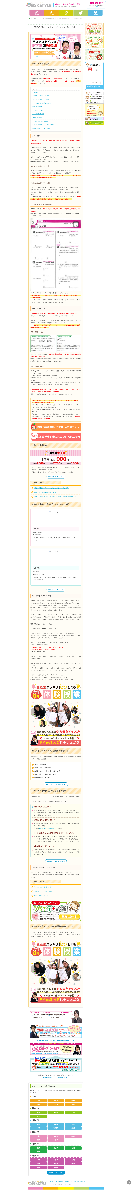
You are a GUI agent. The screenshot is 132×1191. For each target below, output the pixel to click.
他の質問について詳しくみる (56, 861)
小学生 (60, 18)
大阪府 (38, 1124)
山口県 (56, 1140)
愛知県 (38, 1112)
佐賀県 (73, 1160)
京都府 (73, 1124)
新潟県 (38, 1104)
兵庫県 (56, 1124)
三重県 (73, 1112)
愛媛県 (38, 1148)
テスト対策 (35, 92)
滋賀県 (73, 1128)
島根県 (73, 1136)
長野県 (56, 1104)
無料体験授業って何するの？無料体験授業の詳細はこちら (57, 1040)
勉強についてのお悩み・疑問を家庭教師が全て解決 (45, 18)
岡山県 (38, 1136)
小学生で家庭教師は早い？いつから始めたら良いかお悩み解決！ (51, 488)
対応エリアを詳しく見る (55, 1172)
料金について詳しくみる (55, 477)
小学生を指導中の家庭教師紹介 (41, 121)
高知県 (38, 1151)
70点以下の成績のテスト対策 (41, 96)
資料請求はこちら (63, 1077)
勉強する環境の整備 (38, 114)
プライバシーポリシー (59, 1181)
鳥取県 (38, 1140)
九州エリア (35, 1156)
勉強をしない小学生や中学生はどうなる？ (45, 492)
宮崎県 (38, 1167)
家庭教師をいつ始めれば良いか (47, 828)
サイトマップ (73, 1181)
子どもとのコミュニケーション (42, 895)
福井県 (73, 1100)
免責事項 (67, 1181)
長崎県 (38, 1163)
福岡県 (56, 1160)
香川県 (56, 1148)
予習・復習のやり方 (38, 110)
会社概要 (51, 1181)
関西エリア (35, 1120)
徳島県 (73, 1148)
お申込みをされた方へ (81, 1181)
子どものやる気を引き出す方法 (42, 887)
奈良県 (38, 1128)
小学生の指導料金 (37, 117)
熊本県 (56, 1163)
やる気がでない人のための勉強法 (43, 891)
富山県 (56, 1100)
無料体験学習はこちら (49, 1077)
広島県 (56, 1136)
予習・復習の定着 (37, 106)
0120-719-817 (96, 3)
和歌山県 (55, 1128)
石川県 (38, 1100)
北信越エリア (36, 1096)
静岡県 (38, 1116)
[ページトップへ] (129, 1182)
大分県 (73, 1163)
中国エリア (35, 1132)
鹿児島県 (55, 1167)
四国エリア (35, 1144)
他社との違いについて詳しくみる (56, 784)
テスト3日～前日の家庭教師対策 (41, 103)
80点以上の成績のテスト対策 (41, 99)
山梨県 (73, 1104)
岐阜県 (56, 1112)
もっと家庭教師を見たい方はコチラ (94, 86)
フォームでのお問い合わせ (96, 6)
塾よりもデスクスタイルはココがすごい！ (44, 124)
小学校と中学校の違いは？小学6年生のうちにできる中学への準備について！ (55, 496)
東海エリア (35, 1108)
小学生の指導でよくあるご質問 (41, 128)
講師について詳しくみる (55, 589)
